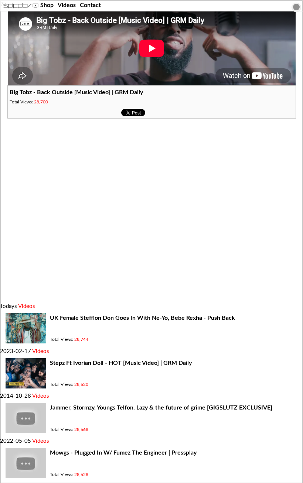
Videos (67, 5)
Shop (47, 5)
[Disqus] (152, 211)
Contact (90, 5)
